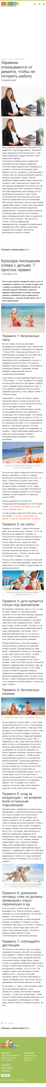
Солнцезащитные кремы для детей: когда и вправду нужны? (21, 507)
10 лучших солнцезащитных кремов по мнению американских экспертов (21, 517)
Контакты (5, 1070)
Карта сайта (6, 1067)
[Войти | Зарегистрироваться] (39, 4)
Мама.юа (4, 59)
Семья (10, 59)
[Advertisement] (23, 32)
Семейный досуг (19, 59)
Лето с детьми (8, 1023)
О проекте (6, 1064)
